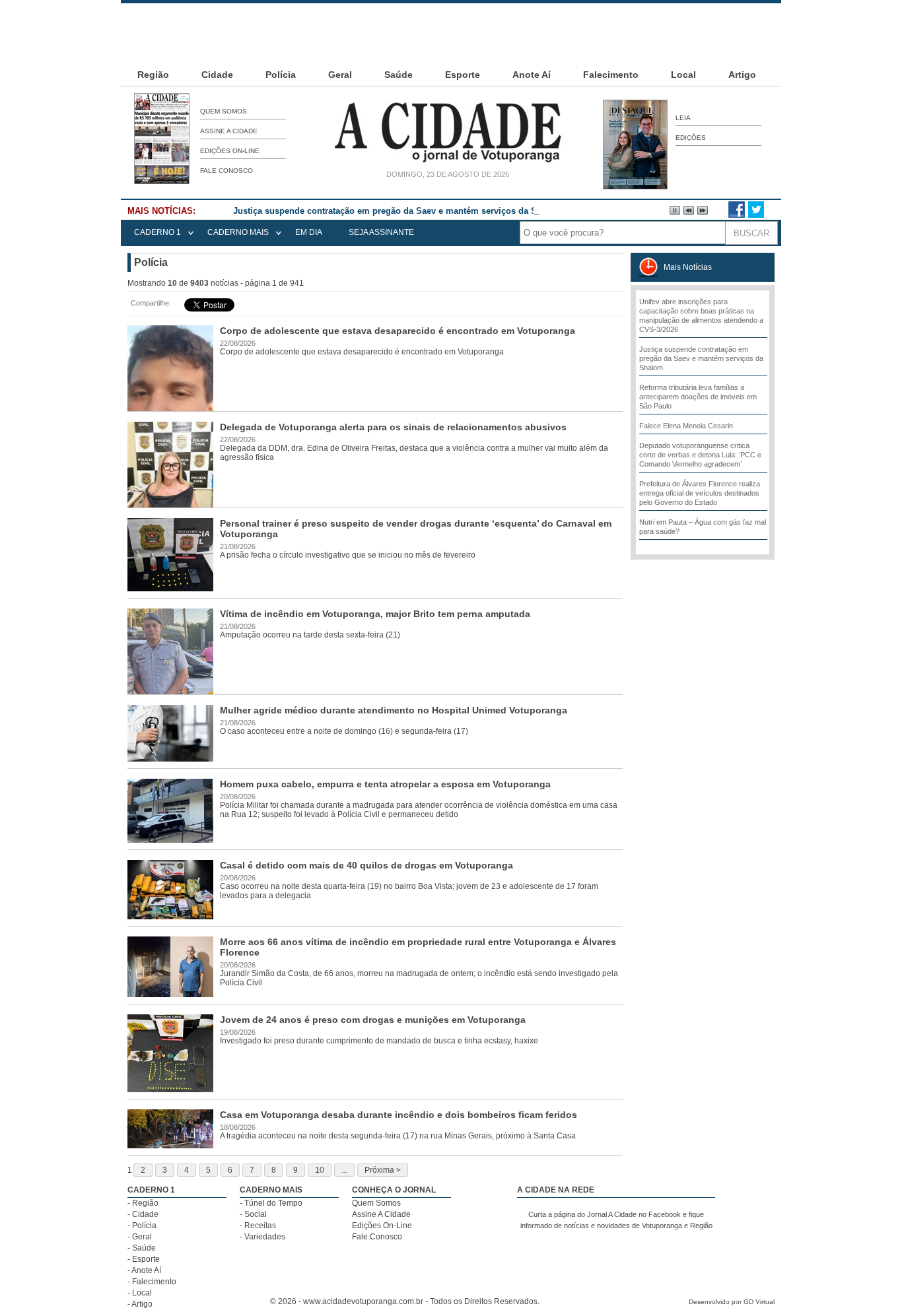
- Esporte (143, 1259)
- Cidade (142, 1214)
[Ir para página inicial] (447, 162)
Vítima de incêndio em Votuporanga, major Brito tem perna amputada (375, 613)
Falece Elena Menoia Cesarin (686, 426)
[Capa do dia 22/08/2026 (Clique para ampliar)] (162, 181)
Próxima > (382, 1170)
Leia (683, 117)
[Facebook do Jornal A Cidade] (736, 215)
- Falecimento (151, 1281)
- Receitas (258, 1225)
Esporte (462, 74)
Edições (691, 137)
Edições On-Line (230, 150)
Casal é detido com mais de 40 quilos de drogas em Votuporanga (366, 865)
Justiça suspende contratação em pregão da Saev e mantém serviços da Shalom (398, 211)
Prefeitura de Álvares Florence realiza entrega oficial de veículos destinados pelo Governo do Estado (699, 493)
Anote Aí (531, 74)
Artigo (742, 74)
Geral (340, 74)
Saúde (398, 74)
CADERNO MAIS (238, 232)
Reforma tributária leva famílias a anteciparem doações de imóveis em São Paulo (698, 396)
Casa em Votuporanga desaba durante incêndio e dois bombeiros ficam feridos (398, 1114)
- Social (253, 1214)
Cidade (217, 74)
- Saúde (141, 1248)
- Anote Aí (144, 1270)
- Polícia (141, 1225)
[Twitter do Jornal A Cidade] (756, 215)
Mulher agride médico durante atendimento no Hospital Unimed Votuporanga (393, 710)
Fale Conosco (226, 170)
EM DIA (308, 232)
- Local (139, 1292)
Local (683, 74)
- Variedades (262, 1236)
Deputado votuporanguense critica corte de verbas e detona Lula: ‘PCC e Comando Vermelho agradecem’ (700, 455)
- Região (142, 1203)
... (344, 1170)
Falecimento (611, 74)
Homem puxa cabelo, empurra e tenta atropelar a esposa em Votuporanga (385, 784)
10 (319, 1170)
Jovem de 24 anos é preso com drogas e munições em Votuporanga (373, 1019)
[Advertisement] (451, 33)
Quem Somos (223, 111)
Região (153, 74)
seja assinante (381, 232)
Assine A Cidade (229, 131)
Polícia (280, 74)
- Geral (139, 1236)
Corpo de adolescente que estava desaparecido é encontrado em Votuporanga (397, 330)
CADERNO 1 (157, 232)
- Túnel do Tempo (271, 1203)
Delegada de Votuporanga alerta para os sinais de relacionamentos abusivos (393, 427)
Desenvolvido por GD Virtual (732, 1301)
